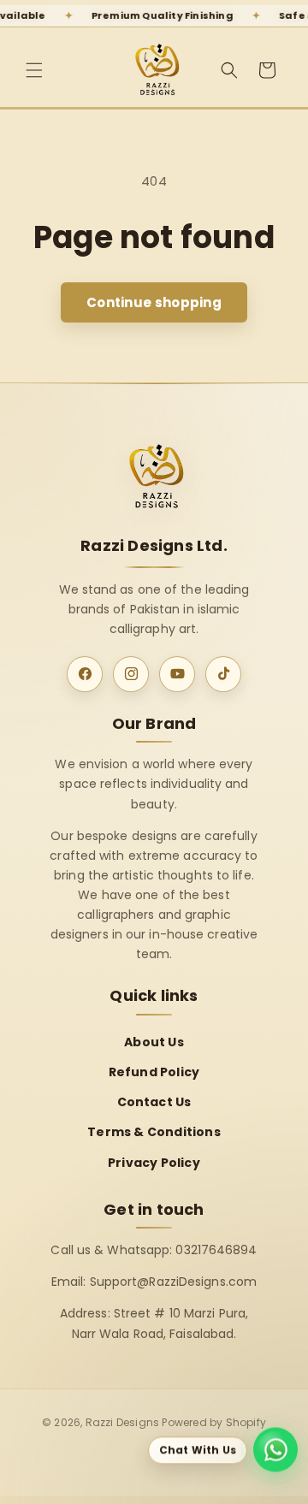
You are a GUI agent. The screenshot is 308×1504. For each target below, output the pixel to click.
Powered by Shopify (214, 1422)
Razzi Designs (123, 1422)
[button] (34, 70)
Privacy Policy (154, 1162)
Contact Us (154, 1101)
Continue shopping (154, 302)
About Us (154, 1042)
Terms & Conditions (154, 1131)
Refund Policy (154, 1072)
